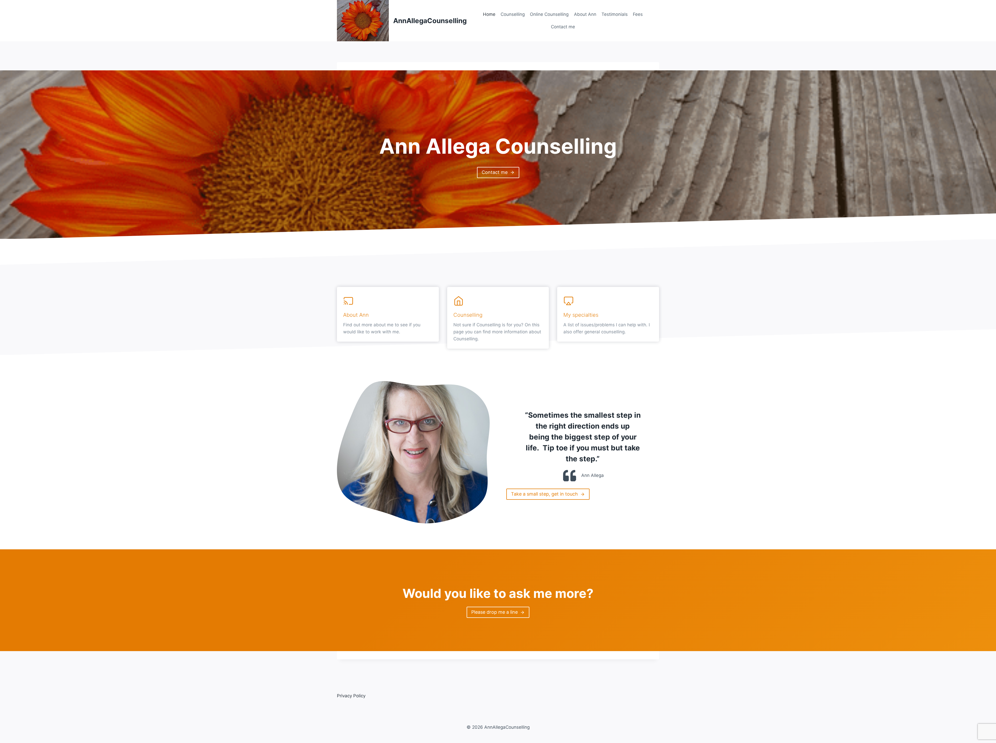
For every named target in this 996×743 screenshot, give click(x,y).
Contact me (563, 26)
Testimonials (614, 14)
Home (489, 14)
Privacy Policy (351, 695)
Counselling (513, 14)
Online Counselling (549, 14)
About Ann (585, 14)
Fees (638, 14)
